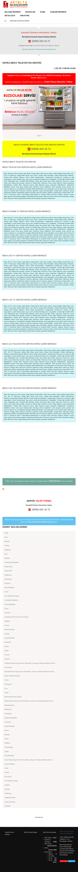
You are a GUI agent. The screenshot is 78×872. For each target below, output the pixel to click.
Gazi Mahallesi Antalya (12, 596)
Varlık (6, 768)
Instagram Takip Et (53, 45)
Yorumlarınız (39, 817)
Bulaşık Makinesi (13, 12)
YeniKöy (7, 789)
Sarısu (7, 730)
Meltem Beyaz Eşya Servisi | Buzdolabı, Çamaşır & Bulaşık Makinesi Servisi (29, 701)
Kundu (7, 680)
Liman (7, 692)
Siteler (7, 739)
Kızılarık (7, 659)
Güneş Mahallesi (10, 604)
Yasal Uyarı (63, 833)
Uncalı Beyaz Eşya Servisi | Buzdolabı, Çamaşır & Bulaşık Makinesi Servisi (28, 760)
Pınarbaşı (8, 722)
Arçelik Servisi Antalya (9, 833)
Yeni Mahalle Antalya (11, 781)
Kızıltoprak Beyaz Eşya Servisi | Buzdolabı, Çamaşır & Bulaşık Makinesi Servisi (30, 663)
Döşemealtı (8, 570)
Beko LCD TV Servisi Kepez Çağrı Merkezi (24, 300)
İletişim (70, 833)
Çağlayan (8, 550)
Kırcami (7, 655)
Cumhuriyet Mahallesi (11, 562)
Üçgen (7, 751)
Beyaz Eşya (10, 15)
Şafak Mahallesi (10, 726)
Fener (6, 592)
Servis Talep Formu (66, 831)
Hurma (7, 625)
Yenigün (7, 785)
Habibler (7, 621)
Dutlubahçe (8, 579)
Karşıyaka (8, 642)
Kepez (7, 650)
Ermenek (7, 583)
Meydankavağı (9, 705)
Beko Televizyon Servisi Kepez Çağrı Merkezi (27, 167)
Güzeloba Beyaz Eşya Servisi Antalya (16, 617)
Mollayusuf (8, 709)
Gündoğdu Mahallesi (11, 600)
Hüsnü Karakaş (9, 629)
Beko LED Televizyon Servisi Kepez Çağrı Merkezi (29, 388)
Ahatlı (6, 533)
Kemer (7, 646)
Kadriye (7, 634)
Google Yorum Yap (25, 45)
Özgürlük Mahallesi (11, 718)
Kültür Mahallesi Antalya (12, 676)
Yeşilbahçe (8, 793)
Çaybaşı (7, 558)
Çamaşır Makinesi (58, 12)
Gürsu (7, 608)
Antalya (7, 545)
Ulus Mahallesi (9, 755)
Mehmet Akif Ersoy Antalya (13, 697)
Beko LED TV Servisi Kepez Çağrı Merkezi (24, 256)
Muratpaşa (8, 713)
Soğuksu (7, 743)
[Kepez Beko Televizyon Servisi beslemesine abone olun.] (39, 489)
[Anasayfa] (15, 4)
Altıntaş (7, 541)
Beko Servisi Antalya (30, 832)
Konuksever (8, 667)
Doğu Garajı (8, 566)
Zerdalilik (7, 806)
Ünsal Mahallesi (10, 764)
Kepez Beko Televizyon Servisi (19, 162)
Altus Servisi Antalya (49, 832)
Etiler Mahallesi (9, 587)
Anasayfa (5, 20)
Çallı (6, 554)
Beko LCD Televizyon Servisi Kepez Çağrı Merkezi (29, 344)
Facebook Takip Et (39, 45)
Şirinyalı (7, 734)
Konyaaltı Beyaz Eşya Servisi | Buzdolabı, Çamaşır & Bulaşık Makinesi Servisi (29, 671)
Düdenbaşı (8, 575)
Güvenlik (7, 613)
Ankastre (24, 15)
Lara (6, 688)
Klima (42, 12)
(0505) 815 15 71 (41, 41)
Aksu (6, 537)
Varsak (7, 772)
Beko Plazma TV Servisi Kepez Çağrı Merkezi (26, 211)
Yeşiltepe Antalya (10, 797)
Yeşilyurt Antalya (10, 802)
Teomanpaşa (9, 747)
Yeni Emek (8, 776)
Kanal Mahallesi (10, 638)
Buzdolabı (30, 12)
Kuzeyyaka (8, 684)
